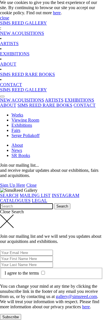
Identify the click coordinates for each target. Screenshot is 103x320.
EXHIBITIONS (14, 53)
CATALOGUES (15, 200)
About (17, 145)
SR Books (20, 155)
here (57, 12)
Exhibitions (21, 125)
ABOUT (8, 64)
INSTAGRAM (65, 195)
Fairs (15, 130)
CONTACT (11, 84)
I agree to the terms (22, 273)
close (4, 17)
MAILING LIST (35, 195)
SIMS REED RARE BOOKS (27, 74)
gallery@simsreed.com (76, 296)
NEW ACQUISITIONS (22, 33)
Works (17, 114)
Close (31, 185)
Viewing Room (25, 120)
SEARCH (9, 195)
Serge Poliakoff (25, 135)
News (16, 150)
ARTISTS (9, 43)
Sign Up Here (12, 185)
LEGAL (39, 200)
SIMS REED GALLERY (23, 23)
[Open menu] (2, 96)
